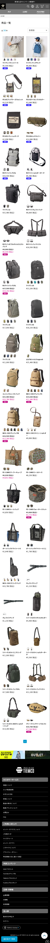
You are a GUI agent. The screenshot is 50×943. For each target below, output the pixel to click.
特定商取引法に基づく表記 (12, 857)
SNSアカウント (8, 869)
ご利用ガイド (7, 834)
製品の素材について (10, 803)
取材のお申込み (8, 916)
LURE (25, 11)
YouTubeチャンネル (9, 874)
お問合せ (6, 812)
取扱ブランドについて (10, 808)
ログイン (6, 921)
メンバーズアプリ (8, 843)
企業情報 (6, 895)
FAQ (4, 817)
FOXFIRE (41, 11)
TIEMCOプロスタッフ (10, 878)
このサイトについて (9, 847)
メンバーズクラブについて (11, 829)
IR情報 (5, 900)
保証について (7, 785)
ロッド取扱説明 (8, 790)
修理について (7, 799)
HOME (3, 16)
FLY (9, 11)
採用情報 (6, 904)
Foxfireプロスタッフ (10, 883)
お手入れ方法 (7, 794)
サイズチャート (8, 838)
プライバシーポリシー (10, 852)
